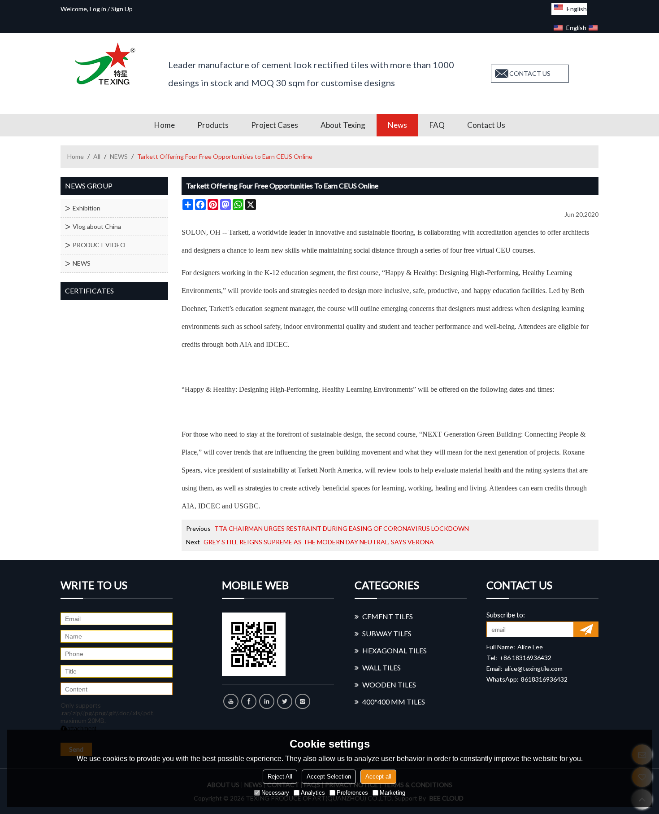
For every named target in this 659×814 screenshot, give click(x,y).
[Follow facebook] (248, 701)
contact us (530, 73)
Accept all (378, 776)
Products (213, 125)
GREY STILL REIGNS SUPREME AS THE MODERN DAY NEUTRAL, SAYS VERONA (319, 542)
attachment (81, 728)
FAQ (437, 125)
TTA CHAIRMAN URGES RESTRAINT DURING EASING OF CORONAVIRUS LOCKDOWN (341, 528)
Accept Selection (329, 776)
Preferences (352, 792)
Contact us (486, 125)
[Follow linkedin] (266, 701)
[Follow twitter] (284, 701)
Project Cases (274, 125)
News (397, 125)
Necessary (275, 792)
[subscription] (586, 629)
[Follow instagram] (302, 701)
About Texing (343, 125)
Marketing (392, 792)
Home (164, 125)
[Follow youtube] (230, 701)
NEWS (119, 156)
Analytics (313, 792)
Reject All (280, 776)
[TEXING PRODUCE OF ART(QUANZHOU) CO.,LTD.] (108, 63)
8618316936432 (544, 679)
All (96, 156)
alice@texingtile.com (534, 668)
